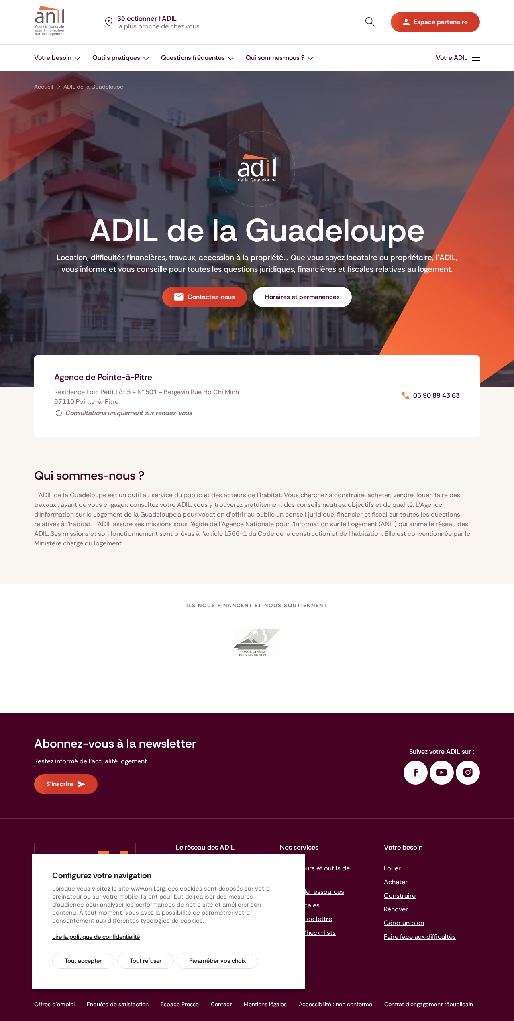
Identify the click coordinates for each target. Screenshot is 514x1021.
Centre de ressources (312, 891)
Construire (400, 895)
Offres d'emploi (54, 1004)
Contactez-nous (211, 297)
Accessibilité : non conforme (335, 1004)
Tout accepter (83, 961)
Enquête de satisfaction (118, 1004)
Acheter (396, 882)
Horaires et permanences (302, 297)
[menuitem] (458, 58)
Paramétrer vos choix (217, 961)
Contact (221, 1004)
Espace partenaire (441, 22)
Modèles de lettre (306, 919)
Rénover (396, 909)
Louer (392, 868)
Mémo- (308, 932)
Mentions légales (265, 1004)
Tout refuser (145, 961)
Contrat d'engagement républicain (428, 1004)
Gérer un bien (404, 923)
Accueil (43, 86)
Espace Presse (180, 1004)
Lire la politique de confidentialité (96, 937)
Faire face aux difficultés (420, 936)
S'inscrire (59, 784)
